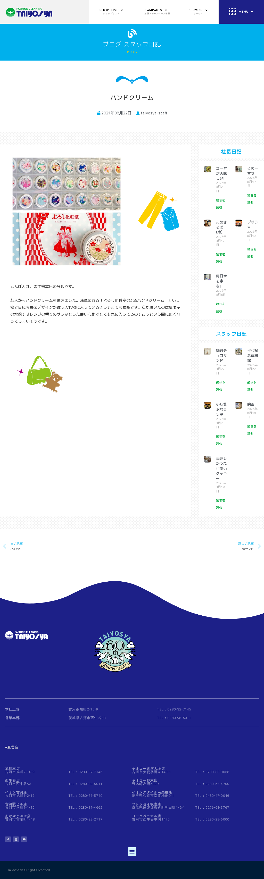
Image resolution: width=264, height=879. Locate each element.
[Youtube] (24, 839)
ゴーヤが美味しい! (221, 173)
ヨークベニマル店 (146, 816)
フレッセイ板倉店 (146, 804)
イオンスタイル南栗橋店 (152, 792)
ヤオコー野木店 (145, 780)
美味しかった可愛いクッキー (221, 468)
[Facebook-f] (8, 839)
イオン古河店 (16, 792)
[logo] (44, 12)
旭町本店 (12, 769)
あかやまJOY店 (18, 816)
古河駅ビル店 (16, 804)
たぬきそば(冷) (221, 227)
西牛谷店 (12, 780)
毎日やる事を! (221, 280)
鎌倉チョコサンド (221, 355)
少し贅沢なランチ (221, 409)
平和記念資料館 (252, 355)
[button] (132, 851)
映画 (250, 404)
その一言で (252, 171)
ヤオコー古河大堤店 (148, 769)
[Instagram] (16, 839)
